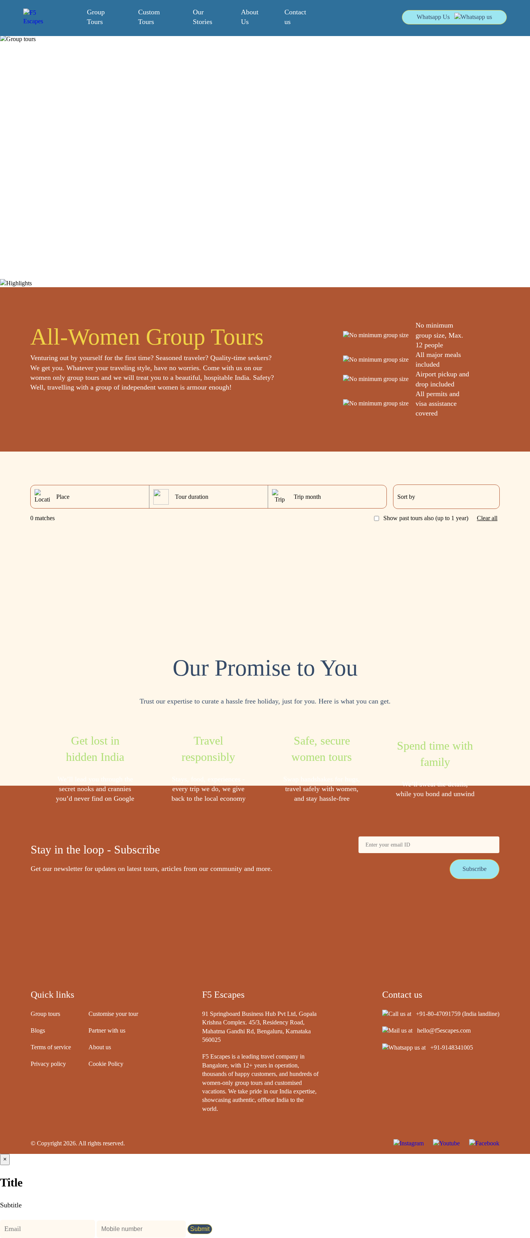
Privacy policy (48, 1063)
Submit (200, 1229)
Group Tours (96, 17)
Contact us (295, 17)
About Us (249, 17)
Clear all (487, 518)
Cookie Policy (105, 1063)
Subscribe (474, 869)
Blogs (38, 1030)
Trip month (307, 496)
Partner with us (106, 1030)
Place (62, 496)
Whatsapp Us (433, 17)
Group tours (45, 1013)
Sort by (406, 496)
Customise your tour (113, 1013)
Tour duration (191, 496)
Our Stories (202, 17)
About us (99, 1047)
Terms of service (51, 1047)
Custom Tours (149, 17)
